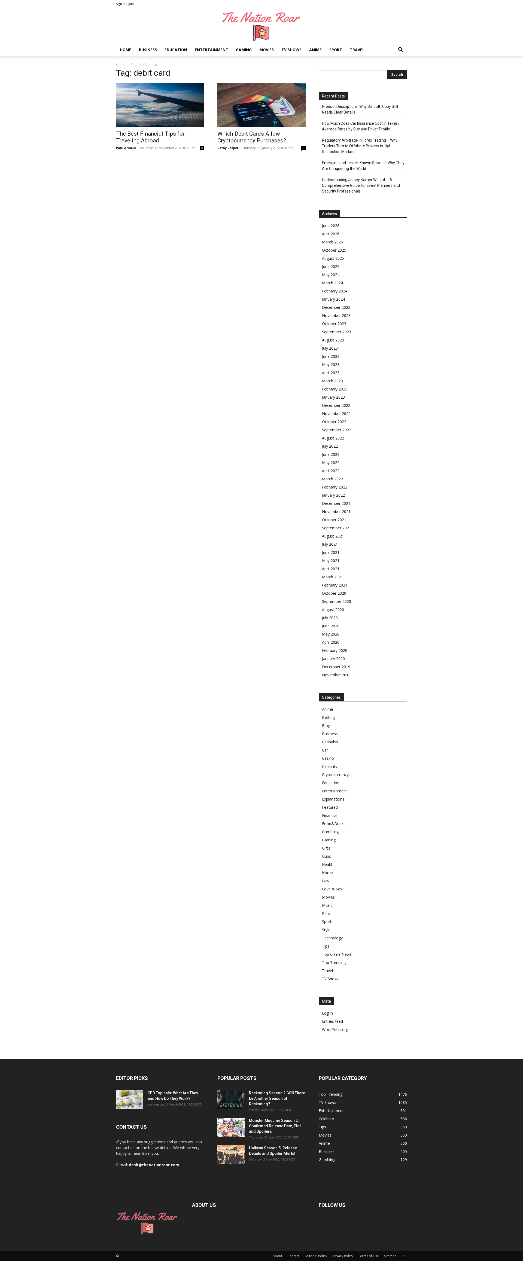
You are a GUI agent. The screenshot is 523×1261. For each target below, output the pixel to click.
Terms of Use (368, 1256)
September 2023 (336, 331)
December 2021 (336, 503)
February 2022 (334, 487)
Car (325, 750)
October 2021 (334, 519)
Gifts (326, 848)
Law (325, 880)
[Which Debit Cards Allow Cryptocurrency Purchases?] (261, 105)
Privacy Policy (342, 1256)
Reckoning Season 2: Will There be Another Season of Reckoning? (277, 1098)
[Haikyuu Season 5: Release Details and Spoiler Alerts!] (231, 1154)
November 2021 (336, 511)
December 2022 (336, 405)
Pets (326, 913)
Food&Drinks (333, 823)
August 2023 (333, 340)
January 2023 (333, 397)
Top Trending (334, 962)
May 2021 (330, 560)
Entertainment (211, 49)
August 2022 (333, 438)
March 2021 (332, 576)
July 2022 (330, 446)
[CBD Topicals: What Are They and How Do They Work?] (129, 1099)
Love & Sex (332, 888)
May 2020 (330, 634)
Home (125, 49)
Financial (329, 815)
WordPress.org (335, 1029)
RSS (404, 1256)
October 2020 (334, 593)
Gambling (330, 831)
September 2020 (336, 601)
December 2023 (336, 307)
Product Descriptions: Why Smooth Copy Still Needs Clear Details (360, 109)
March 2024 (332, 282)
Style (326, 929)
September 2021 (336, 527)
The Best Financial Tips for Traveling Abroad (150, 137)
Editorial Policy (316, 1256)
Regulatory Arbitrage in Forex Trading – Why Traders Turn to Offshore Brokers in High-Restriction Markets (359, 146)
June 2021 (330, 552)
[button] (400, 50)
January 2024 (333, 299)
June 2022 (330, 454)
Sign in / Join (125, 4)
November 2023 (336, 315)
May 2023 (330, 364)
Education (176, 49)
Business (148, 49)
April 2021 (330, 568)
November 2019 (336, 674)
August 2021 (333, 536)
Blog (326, 725)
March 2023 (332, 380)
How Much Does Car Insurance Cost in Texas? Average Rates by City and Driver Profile (361, 126)
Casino (328, 758)
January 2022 (333, 495)
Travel (357, 49)
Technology (332, 938)
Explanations (333, 799)
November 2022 (336, 413)
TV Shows (291, 49)
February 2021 (334, 585)
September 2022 (336, 429)
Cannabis (330, 741)
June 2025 (330, 266)
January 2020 (333, 658)
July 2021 (330, 544)
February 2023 (334, 389)
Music (327, 905)
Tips (325, 946)
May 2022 (330, 462)
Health (327, 864)
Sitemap (390, 1256)
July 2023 (330, 348)
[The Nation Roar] (261, 26)
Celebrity (329, 766)
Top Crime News (337, 954)
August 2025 (333, 258)
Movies (266, 49)
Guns (326, 856)
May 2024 (330, 274)
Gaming (244, 49)
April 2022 (330, 470)
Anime (315, 49)
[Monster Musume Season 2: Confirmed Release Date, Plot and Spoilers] (231, 1127)
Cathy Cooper (227, 148)
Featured (330, 807)
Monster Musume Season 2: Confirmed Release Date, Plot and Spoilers (275, 1126)
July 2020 (330, 617)
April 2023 (330, 372)
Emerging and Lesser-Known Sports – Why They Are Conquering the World (363, 166)
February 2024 (334, 291)
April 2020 (330, 642)
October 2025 (334, 250)
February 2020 (334, 650)
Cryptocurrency (335, 774)
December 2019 (336, 666)
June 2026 (330, 225)
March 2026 (332, 242)
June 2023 (330, 356)
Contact (293, 1256)
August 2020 (333, 609)
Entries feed (332, 1021)
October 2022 (334, 421)
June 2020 (330, 625)
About (277, 1256)
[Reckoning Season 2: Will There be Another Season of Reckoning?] (231, 1099)
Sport (335, 49)
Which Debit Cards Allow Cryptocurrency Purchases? (251, 137)
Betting (328, 717)
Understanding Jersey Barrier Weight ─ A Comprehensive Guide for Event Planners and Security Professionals (361, 185)
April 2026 (330, 233)
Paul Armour (126, 148)
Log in (327, 1013)
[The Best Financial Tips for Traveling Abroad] (160, 105)
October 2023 (334, 323)
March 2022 (332, 478)
